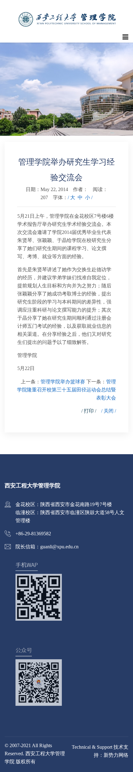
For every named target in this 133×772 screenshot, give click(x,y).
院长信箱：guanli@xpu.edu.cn (47, 546)
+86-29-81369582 (33, 533)
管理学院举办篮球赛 (63, 381)
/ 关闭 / (108, 410)
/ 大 (71, 197)
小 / (88, 197)
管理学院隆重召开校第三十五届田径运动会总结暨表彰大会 (66, 389)
